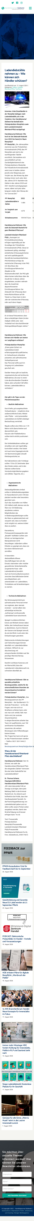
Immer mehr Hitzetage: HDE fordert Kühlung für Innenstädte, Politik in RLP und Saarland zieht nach (17, 1029)
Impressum (15, 1210)
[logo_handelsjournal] (12, 7)
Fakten (14, 87)
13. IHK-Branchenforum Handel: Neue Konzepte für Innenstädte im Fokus (17, 994)
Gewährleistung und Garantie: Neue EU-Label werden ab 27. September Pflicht (17, 884)
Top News (18, 89)
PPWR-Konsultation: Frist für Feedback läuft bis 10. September (17, 851)
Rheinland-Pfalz (10, 89)
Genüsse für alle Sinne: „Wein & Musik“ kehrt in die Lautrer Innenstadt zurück (17, 1101)
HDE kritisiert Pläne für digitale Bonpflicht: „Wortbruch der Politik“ (17, 957)
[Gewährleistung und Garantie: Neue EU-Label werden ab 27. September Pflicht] (17, 887)
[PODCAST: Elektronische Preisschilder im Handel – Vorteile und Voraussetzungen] (17, 923)
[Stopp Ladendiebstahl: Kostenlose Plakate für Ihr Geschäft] (17, 1071)
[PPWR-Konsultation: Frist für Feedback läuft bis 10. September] (17, 853)
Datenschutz (6, 1210)
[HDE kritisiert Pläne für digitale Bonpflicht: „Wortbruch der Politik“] (17, 960)
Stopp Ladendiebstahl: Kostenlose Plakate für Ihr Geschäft (17, 1069)
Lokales (20, 87)
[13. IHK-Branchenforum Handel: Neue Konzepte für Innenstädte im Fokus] (17, 996)
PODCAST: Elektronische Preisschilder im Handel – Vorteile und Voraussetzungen (17, 920)
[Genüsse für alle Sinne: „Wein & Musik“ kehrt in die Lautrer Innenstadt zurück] (17, 1105)
